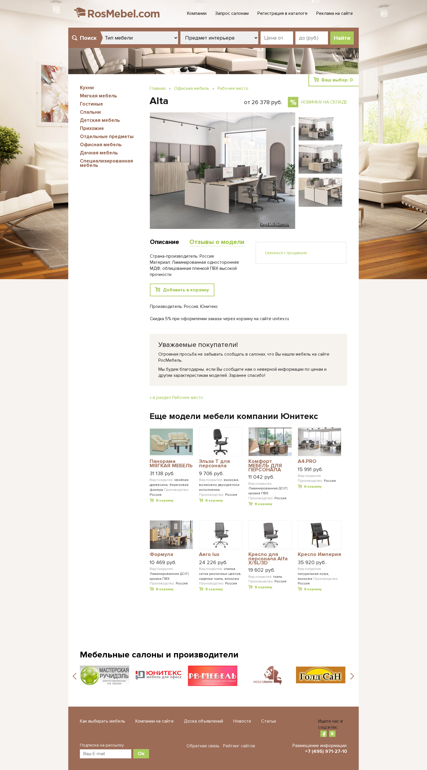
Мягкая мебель (98, 96)
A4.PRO (307, 461)
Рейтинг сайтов (239, 746)
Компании (197, 13)
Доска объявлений (203, 721)
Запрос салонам (232, 13)
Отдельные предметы (107, 136)
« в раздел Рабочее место (176, 397)
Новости (242, 721)
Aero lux (209, 554)
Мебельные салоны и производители (159, 654)
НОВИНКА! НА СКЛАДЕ (324, 102)
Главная (158, 88)
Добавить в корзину (186, 290)
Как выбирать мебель (102, 721)
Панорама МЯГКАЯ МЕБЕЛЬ (171, 463)
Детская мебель (100, 120)
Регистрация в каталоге (282, 13)
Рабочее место (233, 88)
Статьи (268, 721)
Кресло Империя (319, 554)
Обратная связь (203, 746)
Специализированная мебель (106, 163)
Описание (164, 242)
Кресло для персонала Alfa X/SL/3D (268, 558)
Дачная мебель (99, 153)
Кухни (87, 88)
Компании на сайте (154, 721)
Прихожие (92, 128)
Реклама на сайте (334, 13)
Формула (161, 554)
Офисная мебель (101, 145)
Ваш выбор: (337, 80)
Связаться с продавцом (286, 253)
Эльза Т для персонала (214, 463)
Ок (141, 753)
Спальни (90, 112)
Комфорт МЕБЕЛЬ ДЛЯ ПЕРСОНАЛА (265, 465)
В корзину (164, 500)
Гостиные (91, 104)
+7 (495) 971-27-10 (326, 751)
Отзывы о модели (216, 242)
